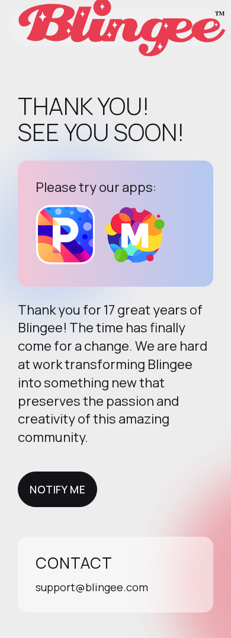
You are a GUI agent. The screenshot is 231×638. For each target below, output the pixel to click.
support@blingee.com (92, 587)
